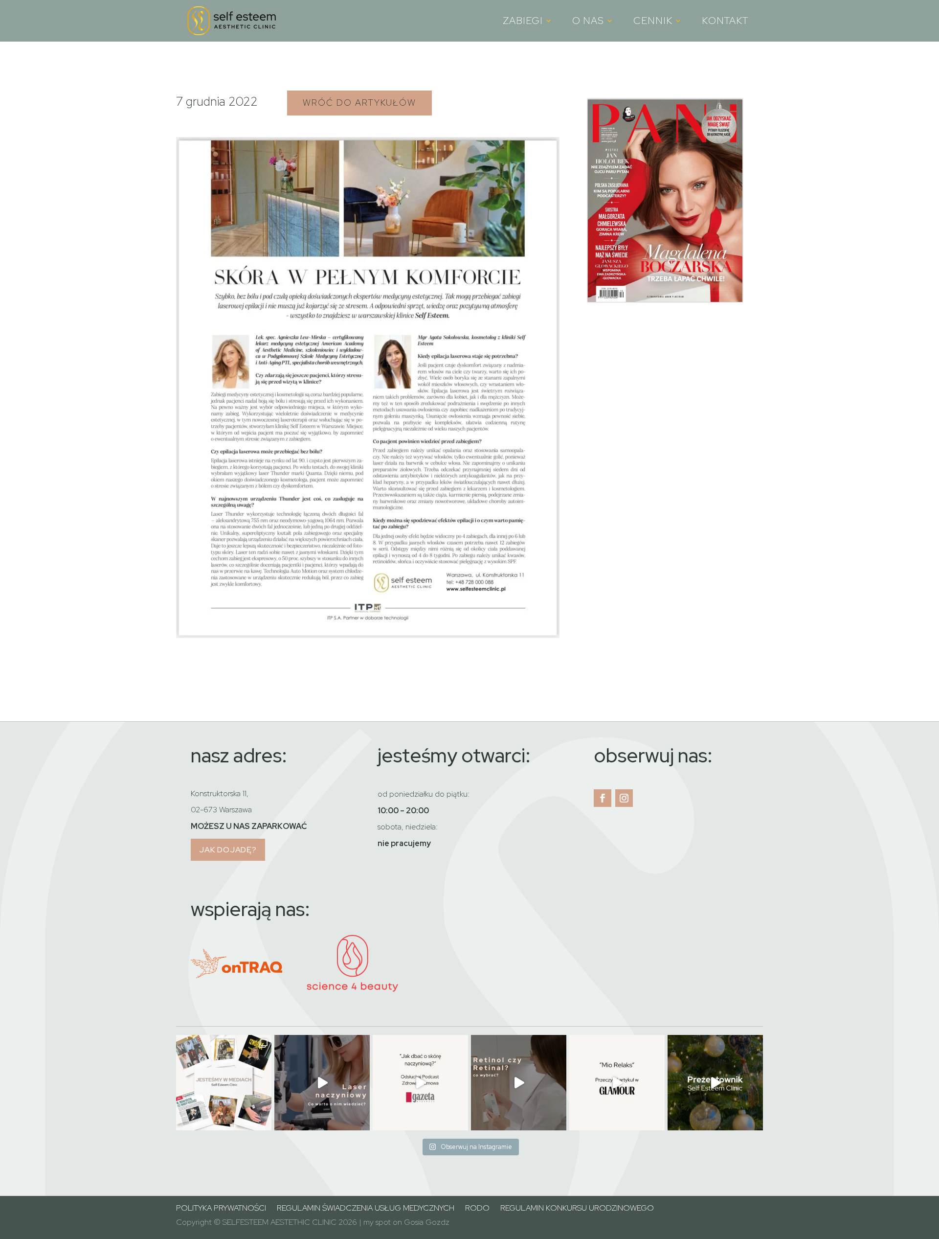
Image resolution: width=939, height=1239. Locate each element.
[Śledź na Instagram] (624, 798)
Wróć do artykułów (359, 102)
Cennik (652, 22)
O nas (588, 22)
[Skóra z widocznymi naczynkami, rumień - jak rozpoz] (420, 1082)
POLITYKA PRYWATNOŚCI (221, 1209)
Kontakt (725, 22)
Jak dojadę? (228, 850)
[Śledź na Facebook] (602, 798)
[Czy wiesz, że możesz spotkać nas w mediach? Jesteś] (223, 1082)
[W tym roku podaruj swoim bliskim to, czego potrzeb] (715, 1082)
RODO (477, 1209)
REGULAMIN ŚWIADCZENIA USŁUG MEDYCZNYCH (365, 1209)
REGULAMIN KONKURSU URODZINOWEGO (577, 1209)
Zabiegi (523, 22)
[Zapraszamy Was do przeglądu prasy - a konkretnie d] (617, 1082)
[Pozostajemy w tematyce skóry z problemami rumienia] (322, 1082)
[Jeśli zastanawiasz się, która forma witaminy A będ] (518, 1082)
